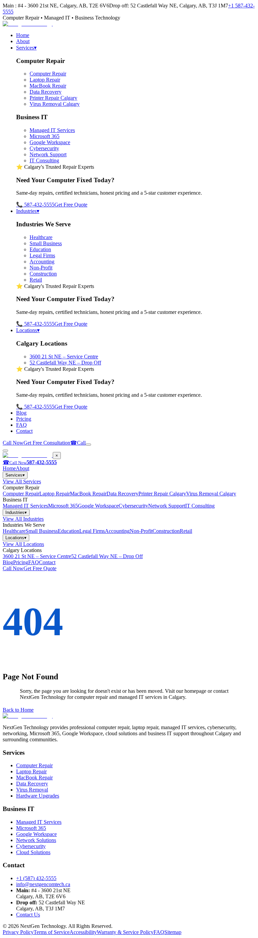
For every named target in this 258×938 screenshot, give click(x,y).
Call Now (13, 443)
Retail (36, 280)
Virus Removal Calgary (55, 104)
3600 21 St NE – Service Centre (64, 356)
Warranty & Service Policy (125, 932)
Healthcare (41, 237)
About (23, 41)
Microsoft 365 (44, 136)
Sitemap (172, 932)
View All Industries (23, 519)
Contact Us (28, 914)
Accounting (42, 261)
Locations (28, 330)
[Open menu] (88, 445)
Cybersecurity (44, 148)
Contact (24, 431)
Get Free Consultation (47, 443)
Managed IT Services (52, 130)
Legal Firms (42, 255)
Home (22, 35)
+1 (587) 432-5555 (36, 878)
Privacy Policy (18, 932)
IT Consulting (44, 160)
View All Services (22, 481)
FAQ (21, 425)
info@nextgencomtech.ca (43, 884)
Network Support (48, 154)
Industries (27, 211)
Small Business (46, 243)
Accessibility (83, 932)
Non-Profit (41, 267)
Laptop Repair (45, 80)
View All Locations (23, 544)
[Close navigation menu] (5, 451)
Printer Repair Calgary (53, 98)
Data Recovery (45, 92)
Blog (21, 413)
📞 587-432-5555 (35, 204)
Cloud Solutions (33, 852)
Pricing (23, 419)
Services (26, 48)
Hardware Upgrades (37, 796)
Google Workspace (50, 142)
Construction (43, 274)
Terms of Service (52, 932)
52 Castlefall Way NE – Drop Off (65, 362)
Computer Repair (48, 73)
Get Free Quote (70, 204)
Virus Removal (32, 790)
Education (40, 249)
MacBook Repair (48, 86)
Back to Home (18, 710)
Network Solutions (36, 840)
